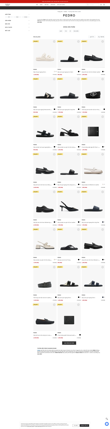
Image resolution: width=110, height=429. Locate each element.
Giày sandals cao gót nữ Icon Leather (66, 222)
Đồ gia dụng (61, 4)
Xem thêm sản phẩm (69, 343)
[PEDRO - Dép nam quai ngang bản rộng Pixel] (69, 91)
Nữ (37, 4)
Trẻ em (46, 4)
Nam (41, 4)
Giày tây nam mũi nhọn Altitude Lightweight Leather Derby (47, 222)
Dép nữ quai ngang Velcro (39, 72)
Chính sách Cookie (30, 426)
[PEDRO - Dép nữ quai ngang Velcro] (45, 53)
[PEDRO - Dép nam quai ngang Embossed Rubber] (45, 91)
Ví (70, 31)
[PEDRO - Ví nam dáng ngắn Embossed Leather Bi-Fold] (69, 316)
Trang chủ (60, 11)
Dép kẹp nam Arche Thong (64, 260)
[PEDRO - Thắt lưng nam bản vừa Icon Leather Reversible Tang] (45, 279)
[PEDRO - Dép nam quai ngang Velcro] (69, 279)
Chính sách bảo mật (39, 426)
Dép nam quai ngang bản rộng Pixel (66, 109)
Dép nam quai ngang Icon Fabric (65, 72)
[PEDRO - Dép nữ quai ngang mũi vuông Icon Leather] (69, 166)
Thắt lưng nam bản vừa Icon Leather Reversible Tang (46, 297)
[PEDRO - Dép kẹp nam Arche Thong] (69, 241)
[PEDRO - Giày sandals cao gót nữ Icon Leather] (69, 204)
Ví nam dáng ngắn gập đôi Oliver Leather (91, 147)
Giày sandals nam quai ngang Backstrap (43, 147)
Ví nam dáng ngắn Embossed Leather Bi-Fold (68, 335)
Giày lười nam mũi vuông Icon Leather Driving (44, 335)
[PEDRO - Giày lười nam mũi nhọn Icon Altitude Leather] (45, 166)
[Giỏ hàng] (104, 4)
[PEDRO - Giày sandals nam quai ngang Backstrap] (45, 128)
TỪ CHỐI (76, 425)
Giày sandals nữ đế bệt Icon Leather (90, 185)
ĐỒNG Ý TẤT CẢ (84, 425)
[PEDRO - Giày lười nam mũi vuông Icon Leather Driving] (45, 316)
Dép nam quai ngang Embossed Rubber (43, 109)
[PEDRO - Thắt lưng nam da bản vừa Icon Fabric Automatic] (93, 91)
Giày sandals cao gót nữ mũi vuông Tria (67, 147)
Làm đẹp (52, 4)
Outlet (65, 11)
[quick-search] (107, 419)
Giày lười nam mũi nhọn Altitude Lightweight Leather (94, 260)
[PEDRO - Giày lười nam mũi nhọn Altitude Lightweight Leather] (93, 241)
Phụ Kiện (76, 31)
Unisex (25, 17)
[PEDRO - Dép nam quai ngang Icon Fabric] (69, 53)
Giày (61, 31)
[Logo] (7, 4)
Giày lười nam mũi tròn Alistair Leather (91, 72)
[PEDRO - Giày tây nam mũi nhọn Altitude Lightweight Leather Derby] (45, 204)
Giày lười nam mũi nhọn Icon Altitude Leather (44, 185)
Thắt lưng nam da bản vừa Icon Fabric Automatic (93, 109)
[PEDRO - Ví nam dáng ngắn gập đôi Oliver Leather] (93, 128)
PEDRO (35, 69)
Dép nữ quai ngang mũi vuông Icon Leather (68, 185)
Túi (66, 31)
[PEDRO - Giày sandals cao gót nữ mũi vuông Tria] (69, 128)
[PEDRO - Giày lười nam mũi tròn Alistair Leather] (93, 53)
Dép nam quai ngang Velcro (64, 297)
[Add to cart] (54, 41)
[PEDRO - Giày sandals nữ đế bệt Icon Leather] (93, 166)
